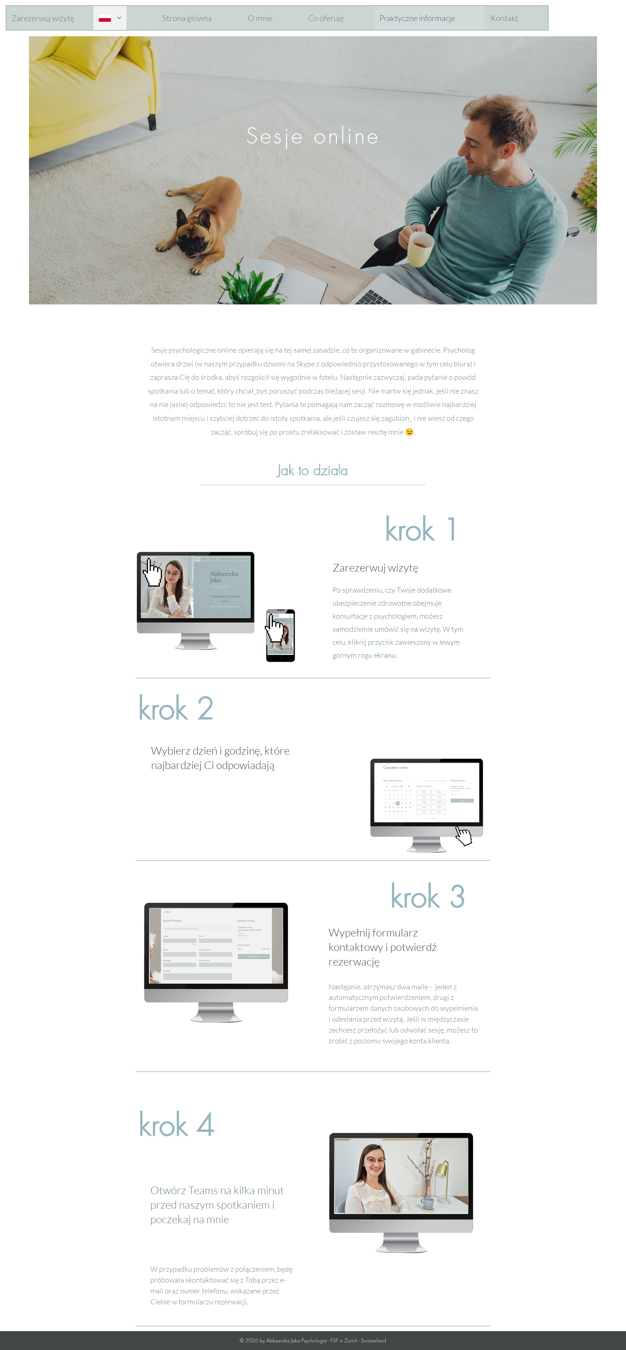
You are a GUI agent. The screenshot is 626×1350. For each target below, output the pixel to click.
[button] (55, 18)
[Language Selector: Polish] (109, 18)
